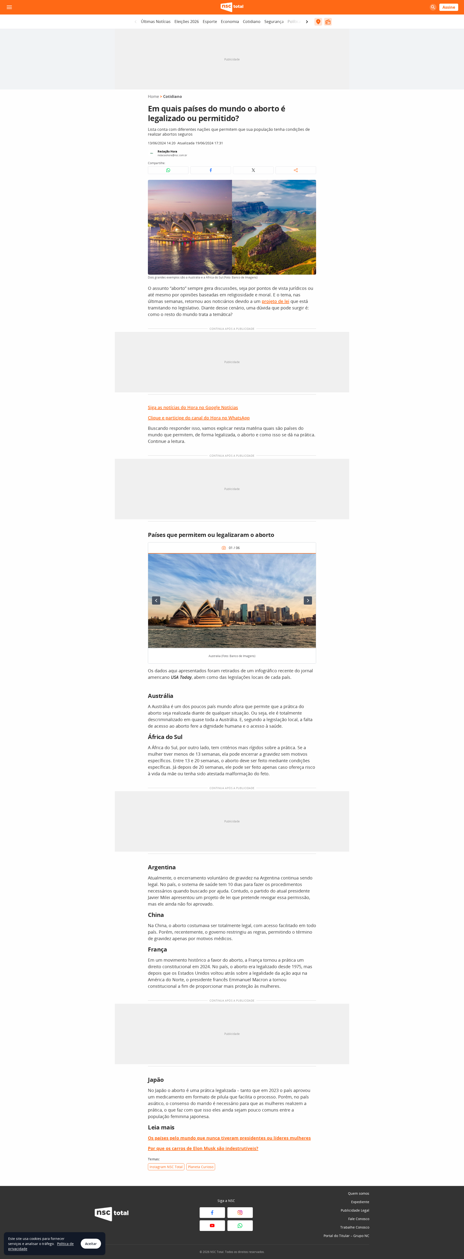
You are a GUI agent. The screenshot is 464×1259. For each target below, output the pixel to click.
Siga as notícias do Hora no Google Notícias (193, 407)
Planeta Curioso (200, 1166)
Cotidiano (252, 21)
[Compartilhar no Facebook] (210, 170)
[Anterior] (156, 600)
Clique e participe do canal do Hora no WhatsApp (199, 418)
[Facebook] (212, 1212)
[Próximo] (308, 600)
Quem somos (358, 1193)
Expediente (360, 1202)
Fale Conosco (358, 1218)
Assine (448, 7)
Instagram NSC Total (166, 1166)
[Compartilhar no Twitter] (253, 170)
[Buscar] (433, 7)
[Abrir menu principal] (9, 7)
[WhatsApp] (240, 1225)
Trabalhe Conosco (354, 1227)
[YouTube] (212, 1225)
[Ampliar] (309, 186)
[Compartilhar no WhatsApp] (168, 170)
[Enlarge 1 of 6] (309, 559)
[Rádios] (328, 22)
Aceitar (91, 1243)
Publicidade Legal (355, 1210)
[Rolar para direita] (307, 21)
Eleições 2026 (186, 21)
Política (294, 21)
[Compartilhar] (296, 170)
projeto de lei (275, 301)
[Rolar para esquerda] (135, 21)
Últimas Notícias (156, 21)
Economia (230, 21)
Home (153, 96)
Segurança (274, 21)
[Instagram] (240, 1212)
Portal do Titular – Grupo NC (346, 1235)
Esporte (210, 21)
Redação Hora (167, 151)
